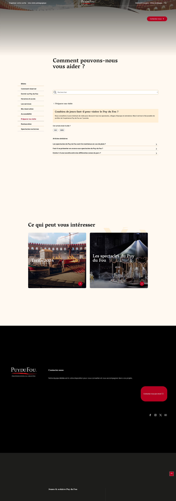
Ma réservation (27, 109)
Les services (26, 104)
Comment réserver (28, 89)
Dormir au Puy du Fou (29, 94)
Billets (23, 84)
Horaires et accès (28, 99)
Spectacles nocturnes (30, 129)
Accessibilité (26, 114)
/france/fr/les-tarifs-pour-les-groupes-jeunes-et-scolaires (80, 284)
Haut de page (171, 474)
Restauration (26, 124)
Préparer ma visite (28, 119)
